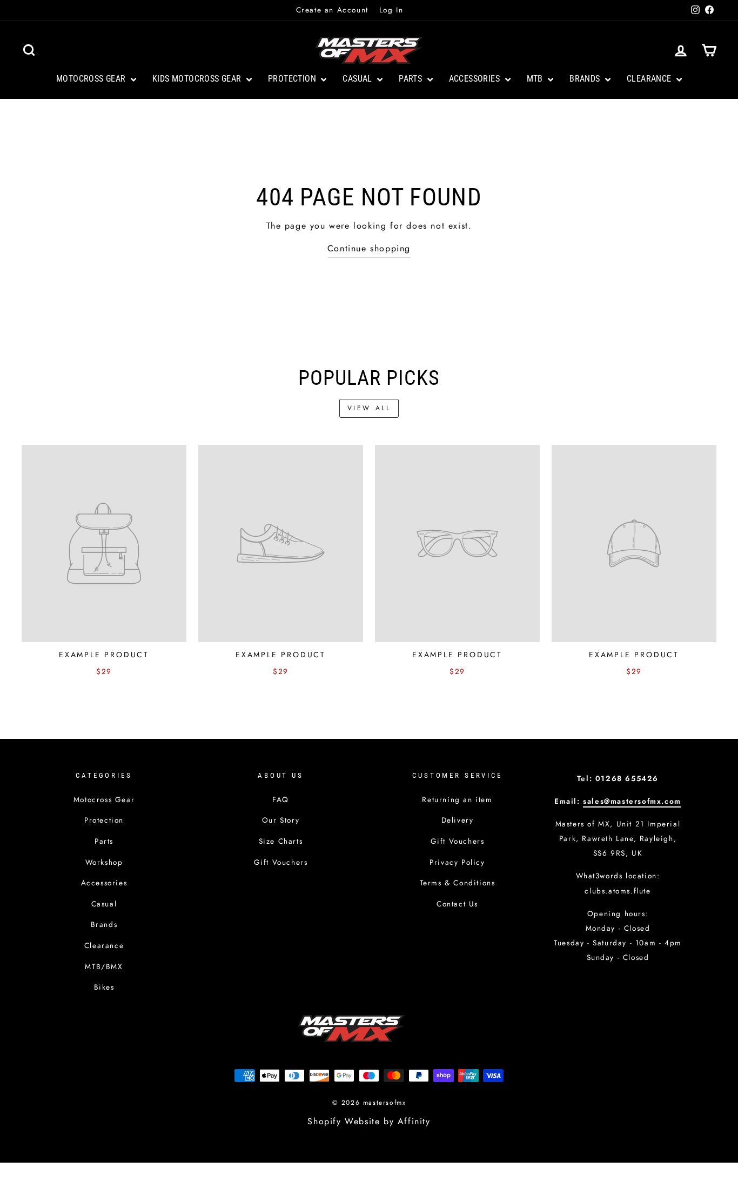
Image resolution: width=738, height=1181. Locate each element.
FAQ (280, 799)
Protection (293, 79)
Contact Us (457, 903)
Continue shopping (369, 248)
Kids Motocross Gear (198, 79)
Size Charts (281, 841)
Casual (358, 79)
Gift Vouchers (281, 862)
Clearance (650, 79)
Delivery (457, 820)
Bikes (104, 987)
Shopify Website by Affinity (368, 1121)
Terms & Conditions (457, 882)
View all (369, 408)
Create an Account (332, 9)
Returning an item (457, 799)
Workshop (104, 862)
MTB (536, 79)
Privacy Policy (457, 862)
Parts (411, 79)
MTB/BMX (104, 966)
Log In (391, 9)
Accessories (475, 79)
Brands (585, 79)
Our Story (280, 820)
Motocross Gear (92, 79)
